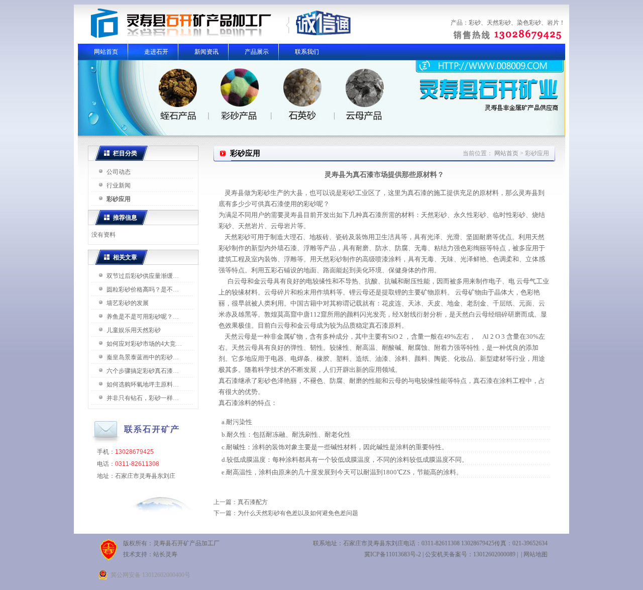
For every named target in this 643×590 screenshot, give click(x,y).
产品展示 (257, 51)
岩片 (553, 22)
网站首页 (106, 51)
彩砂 (475, 22)
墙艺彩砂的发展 (127, 303)
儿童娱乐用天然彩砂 (133, 330)
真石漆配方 (253, 502)
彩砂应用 (118, 199)
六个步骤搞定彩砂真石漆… (142, 370)
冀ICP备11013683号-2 (392, 554)
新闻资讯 (206, 51)
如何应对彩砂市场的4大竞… (144, 343)
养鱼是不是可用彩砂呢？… (142, 316)
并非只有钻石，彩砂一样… (142, 398)
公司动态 (118, 171)
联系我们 (307, 51)
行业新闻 (118, 185)
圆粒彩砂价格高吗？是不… (142, 289)
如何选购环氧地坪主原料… (142, 384)
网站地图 (535, 554)
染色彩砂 (529, 22)
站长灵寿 (165, 554)
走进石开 (156, 51)
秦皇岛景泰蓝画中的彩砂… (142, 357)
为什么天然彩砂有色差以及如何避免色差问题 (298, 513)
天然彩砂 (499, 22)
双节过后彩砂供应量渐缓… (142, 275)
